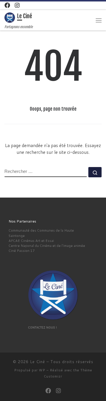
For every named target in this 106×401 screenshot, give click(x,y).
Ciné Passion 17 (21, 250)
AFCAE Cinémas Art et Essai (31, 240)
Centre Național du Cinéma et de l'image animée (47, 245)
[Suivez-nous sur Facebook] (7, 5)
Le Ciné (37, 361)
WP (42, 370)
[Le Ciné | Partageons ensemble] (9, 17)
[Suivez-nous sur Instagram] (17, 5)
